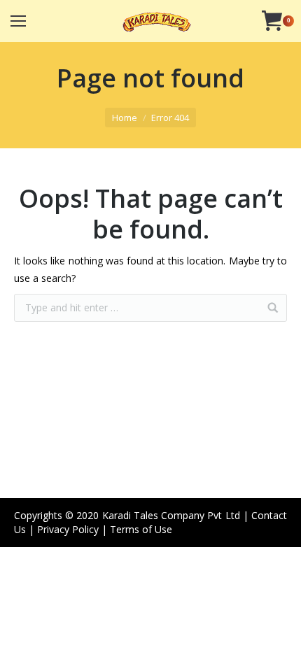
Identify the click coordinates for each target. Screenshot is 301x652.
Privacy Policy (68, 529)
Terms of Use (141, 529)
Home (124, 117)
